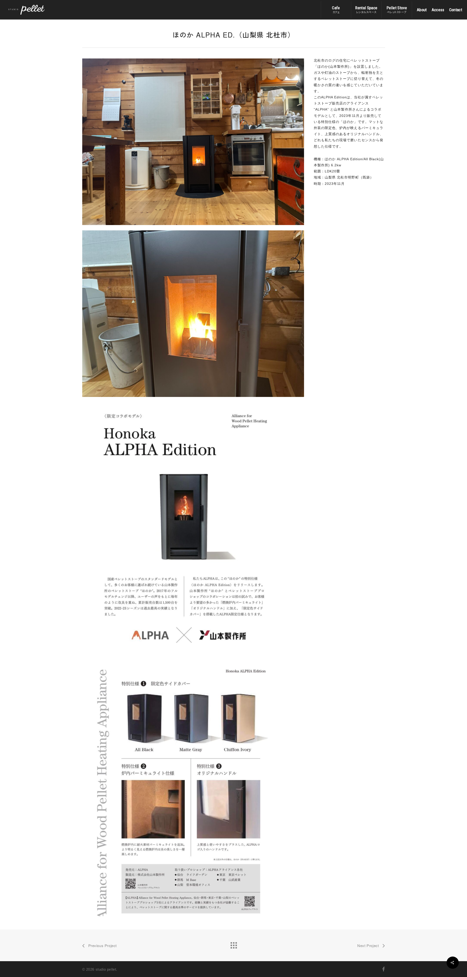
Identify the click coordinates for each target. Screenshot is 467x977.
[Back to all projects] (233, 944)
